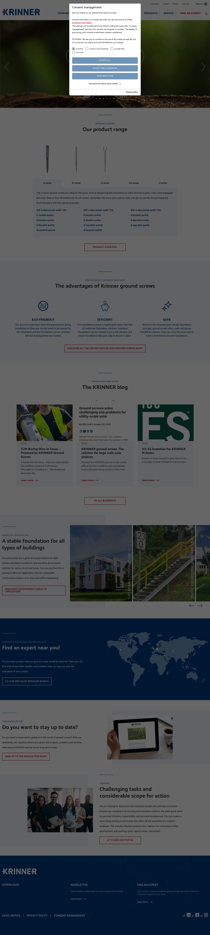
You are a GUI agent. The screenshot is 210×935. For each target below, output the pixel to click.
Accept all (105, 60)
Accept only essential (105, 68)
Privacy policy (132, 92)
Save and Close (105, 76)
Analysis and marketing (98, 49)
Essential (79, 49)
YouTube (79, 53)
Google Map (119, 49)
